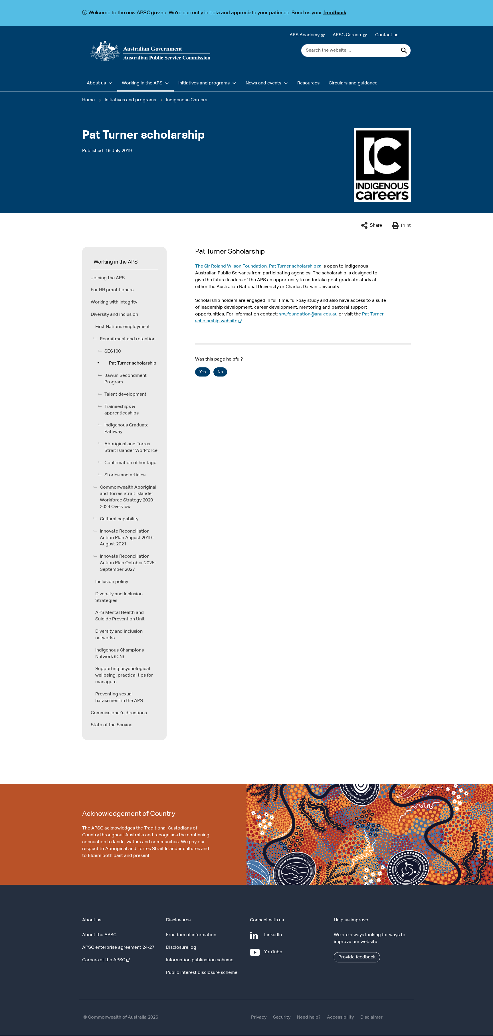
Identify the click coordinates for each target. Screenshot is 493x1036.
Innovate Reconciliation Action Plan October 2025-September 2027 (128, 563)
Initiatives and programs (130, 100)
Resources (308, 83)
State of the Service (111, 725)
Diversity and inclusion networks (119, 634)
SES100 (112, 351)
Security (281, 1017)
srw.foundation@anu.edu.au (308, 314)
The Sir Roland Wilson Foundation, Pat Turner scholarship (257, 266)
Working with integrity (114, 302)
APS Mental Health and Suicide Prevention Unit (120, 616)
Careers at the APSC (105, 960)
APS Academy (306, 35)
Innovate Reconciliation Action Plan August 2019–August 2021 (127, 538)
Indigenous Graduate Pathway (126, 428)
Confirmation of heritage (130, 463)
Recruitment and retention (127, 339)
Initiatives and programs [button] (204, 83)
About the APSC (99, 935)
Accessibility (340, 1017)
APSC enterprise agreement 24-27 (118, 947)
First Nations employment (122, 327)
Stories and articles (125, 475)
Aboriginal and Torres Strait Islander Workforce (130, 447)
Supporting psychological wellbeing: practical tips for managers (124, 675)
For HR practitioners (112, 290)
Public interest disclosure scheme (201, 972)
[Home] (150, 50)
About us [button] (96, 83)
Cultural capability (119, 519)
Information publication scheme (199, 960)
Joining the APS (108, 278)
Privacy (258, 1017)
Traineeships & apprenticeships (121, 410)
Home (88, 100)
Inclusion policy (111, 582)
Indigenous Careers (186, 100)
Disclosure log (181, 947)
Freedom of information (191, 935)
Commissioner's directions (119, 713)
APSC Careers (349, 35)
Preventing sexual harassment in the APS (119, 697)
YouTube (274, 955)
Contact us (386, 35)
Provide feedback (356, 957)
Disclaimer (371, 1017)
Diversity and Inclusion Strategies (119, 597)
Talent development (125, 394)
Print (406, 225)
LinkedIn (274, 937)
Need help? (308, 1017)
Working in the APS (116, 262)
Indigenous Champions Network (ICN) (119, 653)
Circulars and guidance (353, 83)
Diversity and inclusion (114, 314)
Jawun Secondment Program (125, 379)
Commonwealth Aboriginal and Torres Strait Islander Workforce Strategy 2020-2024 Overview (128, 497)
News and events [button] (263, 83)
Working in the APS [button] (142, 83)
